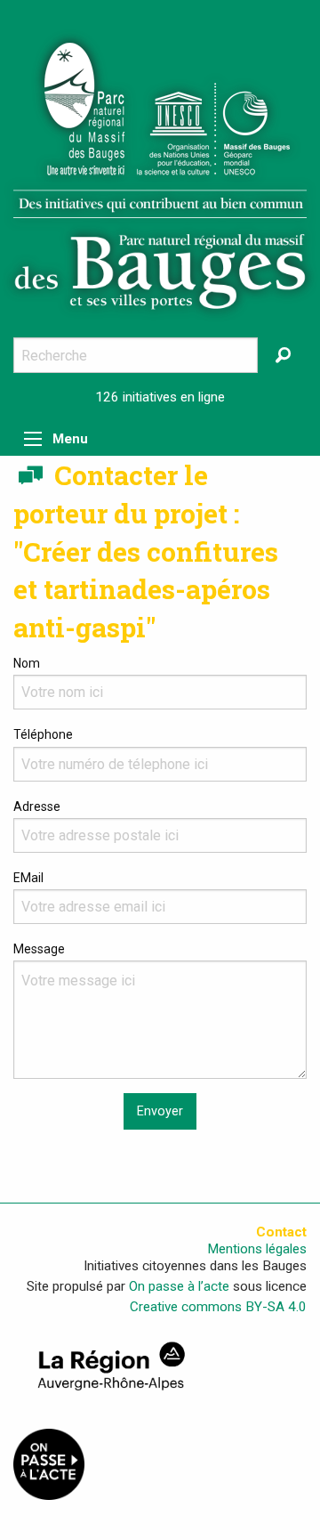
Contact (281, 1232)
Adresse (36, 806)
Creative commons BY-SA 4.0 (218, 1307)
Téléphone (43, 734)
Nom (26, 663)
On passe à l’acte (179, 1286)
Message (39, 949)
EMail (28, 878)
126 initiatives (136, 397)
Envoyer (160, 1111)
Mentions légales (257, 1249)
